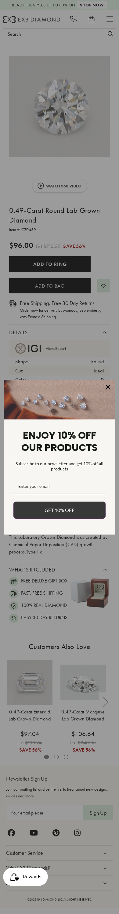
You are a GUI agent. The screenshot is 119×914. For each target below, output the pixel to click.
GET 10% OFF (59, 510)
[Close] (108, 387)
